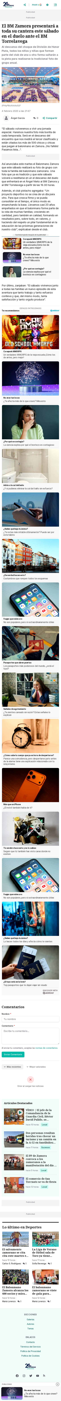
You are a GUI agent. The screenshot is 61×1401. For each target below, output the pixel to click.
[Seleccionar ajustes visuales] (47, 5)
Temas (30, 1328)
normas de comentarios (46, 1048)
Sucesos (46, 1147)
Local (45, 1124)
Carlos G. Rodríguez (11, 1263)
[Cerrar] (57, 1384)
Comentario (8, 1026)
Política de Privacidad (30, 1351)
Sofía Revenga (39, 1263)
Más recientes (14, 1067)
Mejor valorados (38, 1067)
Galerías (30, 1319)
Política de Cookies (30, 1356)
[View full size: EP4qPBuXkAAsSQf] (30, 85)
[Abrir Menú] (55, 4)
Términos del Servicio (30, 1346)
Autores (30, 1324)
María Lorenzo (9, 1301)
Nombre (6, 1014)
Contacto (30, 1342)
